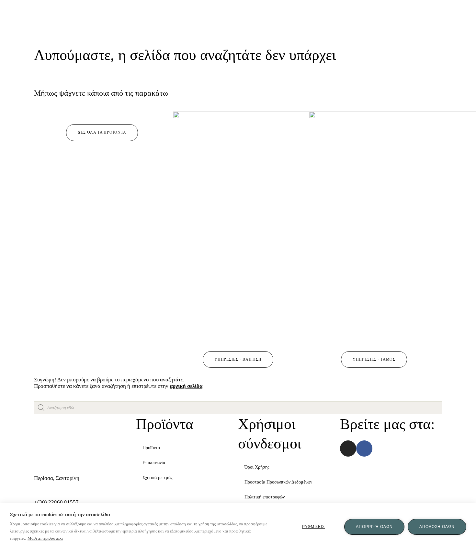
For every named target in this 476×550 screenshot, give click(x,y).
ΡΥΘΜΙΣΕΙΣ (313, 526)
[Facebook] (364, 448)
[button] (102, 132)
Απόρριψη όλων (374, 526)
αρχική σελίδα (186, 386)
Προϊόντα (151, 447)
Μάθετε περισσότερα (45, 538)
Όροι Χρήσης (256, 467)
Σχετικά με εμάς (157, 477)
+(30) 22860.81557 (56, 502)
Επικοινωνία (153, 462)
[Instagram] (348, 448)
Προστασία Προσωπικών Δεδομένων (278, 482)
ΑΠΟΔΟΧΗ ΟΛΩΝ (437, 526)
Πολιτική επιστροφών (264, 497)
